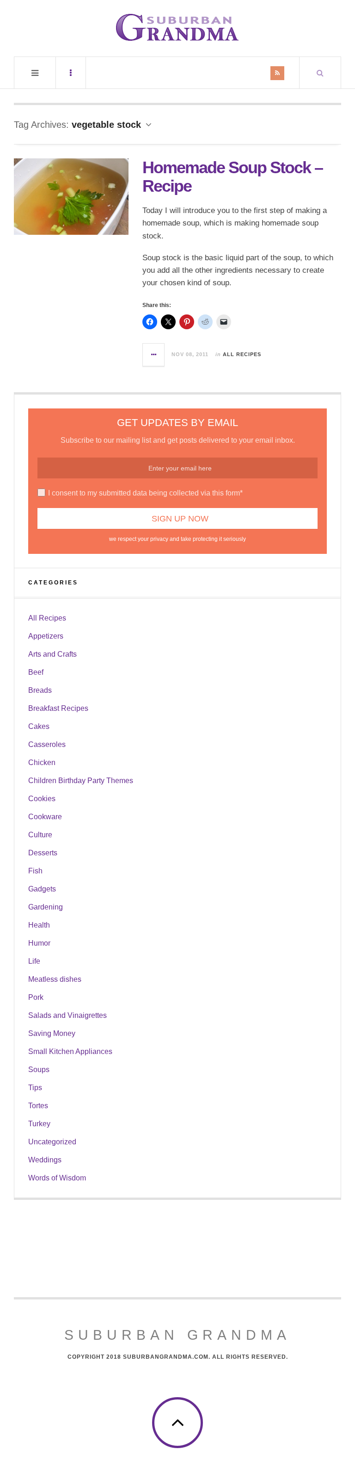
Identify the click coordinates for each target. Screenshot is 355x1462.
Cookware (45, 817)
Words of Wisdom (57, 1178)
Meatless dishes (54, 979)
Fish (35, 871)
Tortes (38, 1106)
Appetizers (45, 636)
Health (39, 925)
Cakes (38, 726)
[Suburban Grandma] (177, 27)
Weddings (44, 1160)
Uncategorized (52, 1142)
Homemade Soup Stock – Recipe (232, 176)
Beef (35, 672)
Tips (35, 1088)
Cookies (41, 799)
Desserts (42, 853)
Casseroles (47, 744)
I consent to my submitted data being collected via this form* (145, 493)
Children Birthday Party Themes (80, 780)
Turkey (39, 1124)
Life (34, 961)
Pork (35, 997)
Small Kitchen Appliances (70, 1051)
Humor (39, 943)
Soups (38, 1069)
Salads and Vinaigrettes (67, 1015)
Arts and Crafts (52, 654)
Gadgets (42, 889)
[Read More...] (154, 355)
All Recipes (242, 354)
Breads (40, 690)
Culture (40, 835)
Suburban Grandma (177, 1335)
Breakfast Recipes (58, 708)
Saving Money (51, 1033)
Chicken (41, 762)
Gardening (45, 907)
